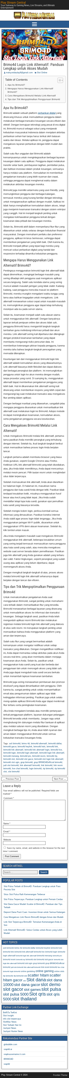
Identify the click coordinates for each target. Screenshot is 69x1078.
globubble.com (10, 1044)
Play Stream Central (13, 2)
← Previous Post (11, 779)
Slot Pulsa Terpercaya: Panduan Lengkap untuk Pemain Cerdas (33, 899)
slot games (32, 990)
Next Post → (60, 779)
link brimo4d (46, 765)
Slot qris (37, 994)
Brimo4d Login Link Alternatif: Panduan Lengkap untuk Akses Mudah (33, 66)
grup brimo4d (27, 762)
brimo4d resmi (38, 756)
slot (24, 981)
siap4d (7, 1064)
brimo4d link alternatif (13, 750)
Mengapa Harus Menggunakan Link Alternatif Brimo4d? (30, 90)
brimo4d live (56, 750)
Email (6, 831)
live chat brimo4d (20, 768)
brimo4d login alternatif (27, 753)
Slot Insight (8, 1015)
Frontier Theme (60, 1075)
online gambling (28, 971)
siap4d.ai (8, 1049)
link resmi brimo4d (49, 967)
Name (6, 823)
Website (7, 839)
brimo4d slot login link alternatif (48, 759)
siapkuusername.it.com (14, 1054)
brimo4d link (52, 746)
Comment (9, 798)
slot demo (50, 984)
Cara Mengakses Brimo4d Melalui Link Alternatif (32, 95)
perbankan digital (47, 113)
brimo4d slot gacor (24, 759)
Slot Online (42, 72)
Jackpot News (9, 1028)
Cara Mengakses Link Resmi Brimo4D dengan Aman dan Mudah (33, 917)
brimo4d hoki (39, 746)
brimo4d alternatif (39, 743)
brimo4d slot (9, 759)
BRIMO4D (8, 1059)
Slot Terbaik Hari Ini (12, 1025)
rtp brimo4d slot (20, 976)
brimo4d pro (25, 756)
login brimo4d (35, 768)
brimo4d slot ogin (11, 762)
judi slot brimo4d (11, 765)
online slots (59, 971)
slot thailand (24, 998)
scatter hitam (38, 975)
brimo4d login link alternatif (51, 753)
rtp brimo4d (48, 768)
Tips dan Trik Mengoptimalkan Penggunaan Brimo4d (34, 99)
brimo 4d (26, 743)
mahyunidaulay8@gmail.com (19, 72)
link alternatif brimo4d (30, 765)
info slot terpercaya (12, 1019)
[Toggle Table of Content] (58, 80)
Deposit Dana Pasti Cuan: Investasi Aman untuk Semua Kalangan (34, 912)
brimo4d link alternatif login (37, 750)
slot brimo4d (13, 771)
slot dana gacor (27, 984)
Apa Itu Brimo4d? (16, 85)
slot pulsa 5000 (16, 994)
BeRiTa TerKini (10, 1012)
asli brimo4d (14, 743)
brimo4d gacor (9, 746)
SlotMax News (10, 1022)
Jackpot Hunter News (13, 1031)
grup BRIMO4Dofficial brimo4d (48, 762)
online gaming (45, 971)
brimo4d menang (11, 756)
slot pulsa (51, 989)
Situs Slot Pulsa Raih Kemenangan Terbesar (24, 894)
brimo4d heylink (25, 746)
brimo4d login (9, 753)
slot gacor (13, 989)
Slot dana (36, 979)
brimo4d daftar (54, 743)
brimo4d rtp (52, 756)
